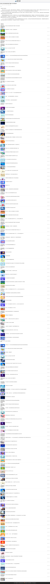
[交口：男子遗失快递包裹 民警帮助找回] (25, 167)
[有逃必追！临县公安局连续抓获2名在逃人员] (25, 193)
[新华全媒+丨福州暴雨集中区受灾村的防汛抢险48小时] (25, 546)
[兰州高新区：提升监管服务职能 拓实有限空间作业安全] (25, 409)
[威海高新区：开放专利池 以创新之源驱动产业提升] (25, 427)
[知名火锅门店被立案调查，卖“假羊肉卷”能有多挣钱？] (25, 338)
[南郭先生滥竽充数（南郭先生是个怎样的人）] (25, 538)
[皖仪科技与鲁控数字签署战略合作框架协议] (25, 575)
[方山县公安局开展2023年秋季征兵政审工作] (25, 201)
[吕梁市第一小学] (25, 186)
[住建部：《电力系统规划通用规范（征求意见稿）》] (25, 97)
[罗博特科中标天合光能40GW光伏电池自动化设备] (25, 205)
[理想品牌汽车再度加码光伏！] (25, 104)
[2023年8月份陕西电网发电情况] (25, 134)
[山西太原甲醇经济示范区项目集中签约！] (25, 208)
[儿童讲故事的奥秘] (25, 256)
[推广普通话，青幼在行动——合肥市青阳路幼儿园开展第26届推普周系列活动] (25, 394)
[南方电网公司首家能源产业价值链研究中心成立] (25, 156)
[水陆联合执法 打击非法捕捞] (25, 386)
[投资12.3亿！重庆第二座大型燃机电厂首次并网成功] (25, 38)
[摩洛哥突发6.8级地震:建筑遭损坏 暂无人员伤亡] (25, 475)
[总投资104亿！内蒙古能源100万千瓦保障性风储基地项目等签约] (25, 130)
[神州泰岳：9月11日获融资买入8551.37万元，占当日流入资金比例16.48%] (25, 290)
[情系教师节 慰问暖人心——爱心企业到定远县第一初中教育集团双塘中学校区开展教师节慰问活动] (25, 438)
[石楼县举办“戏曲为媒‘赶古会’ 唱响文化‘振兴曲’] (25, 71)
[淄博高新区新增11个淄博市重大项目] (25, 416)
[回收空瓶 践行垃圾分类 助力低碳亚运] (25, 286)
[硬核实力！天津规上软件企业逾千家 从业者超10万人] (25, 320)
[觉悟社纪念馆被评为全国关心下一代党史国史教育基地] (25, 564)
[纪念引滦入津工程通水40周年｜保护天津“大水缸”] (25, 331)
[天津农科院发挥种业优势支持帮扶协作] (25, 512)
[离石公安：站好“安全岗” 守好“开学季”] (25, 49)
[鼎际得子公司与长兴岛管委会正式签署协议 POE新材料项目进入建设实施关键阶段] (25, 572)
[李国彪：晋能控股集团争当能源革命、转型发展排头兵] (25, 145)
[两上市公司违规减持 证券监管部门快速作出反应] (25, 371)
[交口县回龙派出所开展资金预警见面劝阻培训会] (25, 164)
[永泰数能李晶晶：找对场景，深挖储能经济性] (25, 30)
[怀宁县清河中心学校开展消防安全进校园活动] (25, 383)
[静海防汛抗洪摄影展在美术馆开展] (25, 561)
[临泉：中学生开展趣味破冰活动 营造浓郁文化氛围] (25, 431)
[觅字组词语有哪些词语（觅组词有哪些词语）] (25, 542)
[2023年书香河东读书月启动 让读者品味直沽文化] (25, 412)
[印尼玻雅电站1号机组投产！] (25, 182)
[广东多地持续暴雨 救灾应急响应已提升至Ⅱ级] (25, 490)
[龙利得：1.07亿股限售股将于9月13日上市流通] (25, 527)
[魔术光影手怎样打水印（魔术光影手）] (25, 397)
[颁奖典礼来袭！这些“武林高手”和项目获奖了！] (25, 275)
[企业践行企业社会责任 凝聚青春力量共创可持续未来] (25, 520)
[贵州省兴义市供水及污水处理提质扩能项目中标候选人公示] (25, 41)
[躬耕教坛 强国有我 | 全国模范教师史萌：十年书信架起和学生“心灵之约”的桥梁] (25, 516)
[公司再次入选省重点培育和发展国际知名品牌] (25, 531)
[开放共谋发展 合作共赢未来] (25, 553)
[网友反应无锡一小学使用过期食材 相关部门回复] (25, 375)
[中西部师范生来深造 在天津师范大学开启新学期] (25, 479)
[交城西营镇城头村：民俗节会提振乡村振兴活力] (25, 175)
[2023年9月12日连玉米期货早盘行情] (25, 268)
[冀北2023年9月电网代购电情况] (25, 116)
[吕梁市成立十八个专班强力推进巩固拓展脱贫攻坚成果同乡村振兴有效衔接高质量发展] (25, 56)
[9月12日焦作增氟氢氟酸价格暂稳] (25, 249)
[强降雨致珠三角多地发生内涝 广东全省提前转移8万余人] (25, 494)
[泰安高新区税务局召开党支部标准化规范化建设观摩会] (25, 401)
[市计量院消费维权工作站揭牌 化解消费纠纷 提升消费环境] (25, 294)
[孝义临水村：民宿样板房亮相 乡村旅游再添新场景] (25, 190)
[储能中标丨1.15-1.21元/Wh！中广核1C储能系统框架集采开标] (25, 93)
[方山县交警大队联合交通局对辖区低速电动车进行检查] (25, 197)
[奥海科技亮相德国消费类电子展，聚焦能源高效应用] (25, 312)
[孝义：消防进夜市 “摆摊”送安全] (25, 112)
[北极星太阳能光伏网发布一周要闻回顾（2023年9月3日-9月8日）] (25, 138)
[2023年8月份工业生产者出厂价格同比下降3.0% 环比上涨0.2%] (25, 364)
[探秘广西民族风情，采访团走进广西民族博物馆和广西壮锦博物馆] (25, 557)
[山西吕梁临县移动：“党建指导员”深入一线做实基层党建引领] (25, 238)
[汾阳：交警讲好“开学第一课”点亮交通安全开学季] (25, 171)
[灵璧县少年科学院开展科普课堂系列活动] (25, 568)
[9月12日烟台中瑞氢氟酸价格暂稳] (25, 260)
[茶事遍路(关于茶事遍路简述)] (25, 316)
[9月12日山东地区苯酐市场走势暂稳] (25, 242)
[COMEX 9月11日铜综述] (25, 253)
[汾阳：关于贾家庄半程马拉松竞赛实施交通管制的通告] (25, 75)
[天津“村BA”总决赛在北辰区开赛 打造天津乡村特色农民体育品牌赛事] (25, 297)
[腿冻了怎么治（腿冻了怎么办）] (25, 472)
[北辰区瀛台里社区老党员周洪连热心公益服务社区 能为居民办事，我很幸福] (25, 282)
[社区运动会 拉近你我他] (25, 301)
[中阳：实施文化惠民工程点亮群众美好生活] (25, 160)
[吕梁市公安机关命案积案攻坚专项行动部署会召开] (25, 45)
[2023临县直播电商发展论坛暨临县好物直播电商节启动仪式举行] (25, 78)
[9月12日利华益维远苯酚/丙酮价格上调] (25, 245)
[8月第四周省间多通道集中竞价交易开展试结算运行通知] (25, 119)
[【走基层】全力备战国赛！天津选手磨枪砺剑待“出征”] (25, 327)
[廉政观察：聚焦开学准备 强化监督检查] (25, 549)
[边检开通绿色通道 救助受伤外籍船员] (25, 360)
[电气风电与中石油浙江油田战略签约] (25, 108)
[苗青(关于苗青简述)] (25, 342)
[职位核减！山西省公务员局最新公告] (25, 67)
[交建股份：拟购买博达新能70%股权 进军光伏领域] (25, 34)
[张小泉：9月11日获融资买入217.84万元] (25, 308)
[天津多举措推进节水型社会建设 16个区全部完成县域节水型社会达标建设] (25, 264)
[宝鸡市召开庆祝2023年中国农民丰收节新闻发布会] (25, 505)
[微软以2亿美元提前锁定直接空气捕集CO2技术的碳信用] (25, 27)
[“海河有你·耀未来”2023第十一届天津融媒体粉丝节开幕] (25, 524)
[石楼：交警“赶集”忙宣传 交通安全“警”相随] (25, 86)
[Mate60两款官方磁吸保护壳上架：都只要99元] (25, 498)
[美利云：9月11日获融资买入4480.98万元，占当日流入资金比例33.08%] (25, 305)
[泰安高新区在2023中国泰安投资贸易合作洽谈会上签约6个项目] (25, 420)
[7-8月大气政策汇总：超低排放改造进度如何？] (25, 101)
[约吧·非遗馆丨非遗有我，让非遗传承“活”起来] (25, 271)
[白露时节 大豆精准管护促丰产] (25, 579)
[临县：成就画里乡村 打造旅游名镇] (25, 82)
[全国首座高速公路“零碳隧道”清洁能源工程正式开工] (25, 153)
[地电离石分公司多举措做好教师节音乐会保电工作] (25, 127)
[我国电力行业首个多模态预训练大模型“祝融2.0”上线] (25, 149)
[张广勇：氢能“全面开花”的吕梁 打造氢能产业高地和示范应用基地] (25, 60)
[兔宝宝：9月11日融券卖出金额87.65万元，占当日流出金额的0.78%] (25, 219)
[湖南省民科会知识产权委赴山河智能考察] (25, 486)
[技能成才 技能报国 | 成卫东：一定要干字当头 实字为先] (25, 483)
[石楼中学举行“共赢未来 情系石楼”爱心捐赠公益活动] (25, 64)
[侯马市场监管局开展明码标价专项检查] (25, 123)
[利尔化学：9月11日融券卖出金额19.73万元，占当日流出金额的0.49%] (25, 234)
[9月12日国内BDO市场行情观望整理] (25, 279)
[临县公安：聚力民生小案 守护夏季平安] (25, 52)
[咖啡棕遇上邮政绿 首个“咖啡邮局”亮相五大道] (25, 442)
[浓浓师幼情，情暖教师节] (25, 353)
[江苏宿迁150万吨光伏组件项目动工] (25, 142)
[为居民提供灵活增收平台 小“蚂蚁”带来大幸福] (25, 457)
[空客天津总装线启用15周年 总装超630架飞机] (25, 446)
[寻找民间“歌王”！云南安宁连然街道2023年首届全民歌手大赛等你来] (25, 334)
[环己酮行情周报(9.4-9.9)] (25, 423)
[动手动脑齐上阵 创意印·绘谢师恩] (25, 323)
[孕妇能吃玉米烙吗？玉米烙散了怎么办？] (25, 468)
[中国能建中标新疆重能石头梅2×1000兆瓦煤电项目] (25, 179)
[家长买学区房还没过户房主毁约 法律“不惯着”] (25, 449)
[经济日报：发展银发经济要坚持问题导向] (25, 509)
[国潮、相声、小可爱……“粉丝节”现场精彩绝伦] (25, 535)
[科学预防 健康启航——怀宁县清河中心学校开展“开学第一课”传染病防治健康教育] (25, 390)
